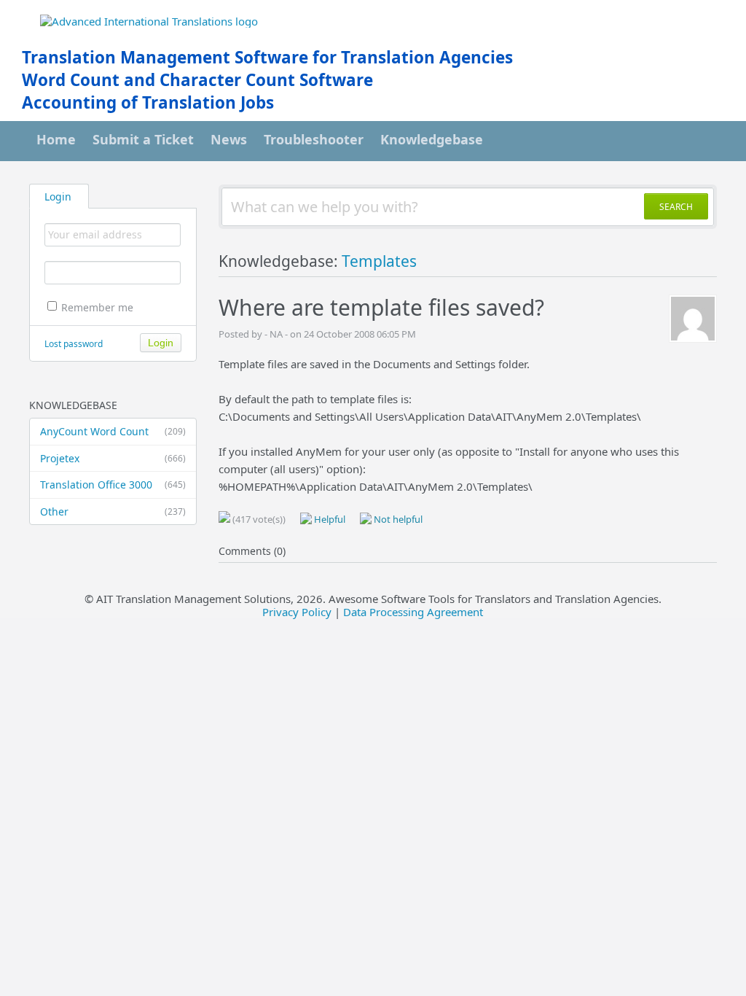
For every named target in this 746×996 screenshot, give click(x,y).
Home (56, 139)
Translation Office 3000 (113, 484)
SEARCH (676, 207)
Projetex (113, 458)
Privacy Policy (296, 611)
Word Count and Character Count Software (197, 80)
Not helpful (397, 519)
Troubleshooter (314, 139)
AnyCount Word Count (113, 431)
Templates (379, 261)
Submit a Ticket (143, 139)
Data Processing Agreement (413, 611)
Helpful (328, 519)
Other (113, 511)
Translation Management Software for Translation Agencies (267, 57)
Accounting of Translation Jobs (148, 102)
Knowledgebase (431, 139)
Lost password (73, 344)
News (229, 139)
